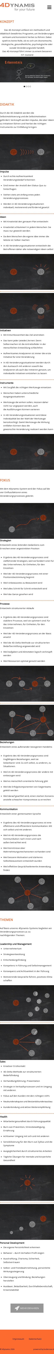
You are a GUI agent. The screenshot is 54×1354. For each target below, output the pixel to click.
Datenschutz (35, 1338)
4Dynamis (6, 1349)
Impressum (18, 1338)
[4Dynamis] (17, 9)
